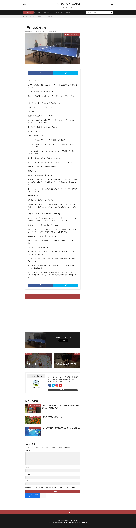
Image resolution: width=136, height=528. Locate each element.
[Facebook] (40, 73)
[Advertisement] (39, 315)
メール (28, 474)
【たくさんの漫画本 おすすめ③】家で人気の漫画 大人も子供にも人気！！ (61, 406)
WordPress (83, 522)
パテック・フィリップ (40, 12)
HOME (26, 16)
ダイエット (69, 12)
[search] (111, 12)
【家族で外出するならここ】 (52, 417)
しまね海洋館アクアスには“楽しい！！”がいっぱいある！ (61, 429)
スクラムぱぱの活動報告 (35, 16)
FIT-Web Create (68, 522)
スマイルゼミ (57, 12)
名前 (27, 467)
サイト (27, 481)
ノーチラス (50, 12)
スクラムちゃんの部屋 (68, 3)
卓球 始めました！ (48, 16)
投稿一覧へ (62, 389)
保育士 (63, 12)
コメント (29, 450)
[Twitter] (65, 73)
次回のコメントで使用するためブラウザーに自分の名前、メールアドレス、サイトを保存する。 (52, 487)
